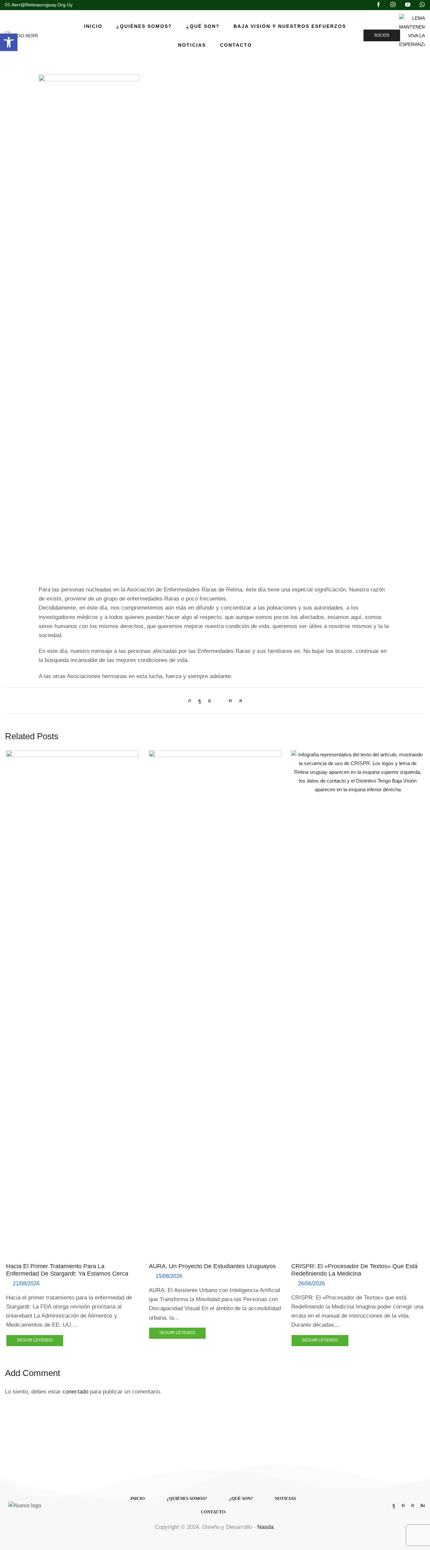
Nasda (265, 1527)
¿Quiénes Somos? (144, 26)
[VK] (209, 700)
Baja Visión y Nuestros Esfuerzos (289, 26)
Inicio (93, 26)
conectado (75, 1391)
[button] (8, 42)
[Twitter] (191, 700)
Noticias (192, 45)
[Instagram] (393, 5)
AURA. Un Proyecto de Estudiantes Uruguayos (212, 1266)
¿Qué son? (203, 26)
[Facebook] (378, 5)
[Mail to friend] (219, 700)
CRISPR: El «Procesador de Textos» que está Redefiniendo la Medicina (354, 1270)
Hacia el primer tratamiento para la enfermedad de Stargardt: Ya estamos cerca (67, 1270)
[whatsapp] (238, 700)
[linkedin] (230, 700)
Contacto (236, 45)
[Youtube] (408, 5)
